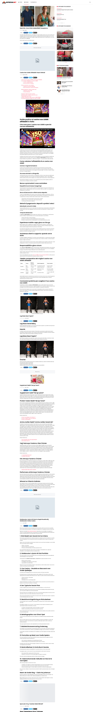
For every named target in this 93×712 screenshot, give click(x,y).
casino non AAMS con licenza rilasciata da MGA (40, 254)
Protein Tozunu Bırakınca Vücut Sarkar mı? (28, 417)
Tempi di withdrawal (27, 91)
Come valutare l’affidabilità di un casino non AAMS (30, 80)
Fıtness (20, 2)
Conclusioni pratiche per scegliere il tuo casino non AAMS (31, 98)
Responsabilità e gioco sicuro (26, 96)
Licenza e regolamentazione (28, 82)
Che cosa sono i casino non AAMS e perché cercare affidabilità (32, 79)
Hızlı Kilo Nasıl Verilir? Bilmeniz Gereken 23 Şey (67, 86)
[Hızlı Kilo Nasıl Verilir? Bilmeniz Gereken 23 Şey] (59, 86)
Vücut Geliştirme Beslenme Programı (64, 77)
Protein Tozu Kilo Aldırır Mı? (26, 419)
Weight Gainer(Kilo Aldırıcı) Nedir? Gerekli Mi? (29, 469)
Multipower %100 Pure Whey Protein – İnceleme (65, 46)
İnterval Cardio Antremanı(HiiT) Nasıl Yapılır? (67, 82)
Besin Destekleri (59, 8)
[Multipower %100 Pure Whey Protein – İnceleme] (65, 44)
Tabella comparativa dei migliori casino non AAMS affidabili (31, 97)
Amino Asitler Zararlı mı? (26, 440)
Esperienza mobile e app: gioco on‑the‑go (28, 93)
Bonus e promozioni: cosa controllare (28, 85)
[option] (65, 45)
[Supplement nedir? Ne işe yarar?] (65, 33)
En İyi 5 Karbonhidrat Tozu (61, 19)
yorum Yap (37, 371)
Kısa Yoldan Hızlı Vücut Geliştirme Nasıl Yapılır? (66, 90)
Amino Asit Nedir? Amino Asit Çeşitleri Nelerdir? (29, 439)
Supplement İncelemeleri (65, 43)
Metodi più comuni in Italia (28, 90)
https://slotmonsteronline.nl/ (32, 531)
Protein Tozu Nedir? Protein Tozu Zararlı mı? (29, 418)
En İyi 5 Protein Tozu (60, 14)
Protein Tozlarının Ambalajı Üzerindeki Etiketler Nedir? (65, 57)
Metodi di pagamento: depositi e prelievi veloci (29, 89)
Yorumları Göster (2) (38, 494)
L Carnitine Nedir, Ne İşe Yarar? (27, 455)
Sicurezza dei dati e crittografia (29, 83)
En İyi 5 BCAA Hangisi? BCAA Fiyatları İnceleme (65, 9)
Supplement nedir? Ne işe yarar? (65, 34)
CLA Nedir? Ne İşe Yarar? (26, 456)
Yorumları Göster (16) (37, 47)
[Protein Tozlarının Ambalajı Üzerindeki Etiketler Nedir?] (65, 56)
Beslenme (26, 2)
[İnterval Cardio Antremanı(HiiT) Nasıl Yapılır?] (59, 82)
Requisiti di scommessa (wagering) (29, 86)
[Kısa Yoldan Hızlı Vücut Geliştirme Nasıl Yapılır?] (59, 91)
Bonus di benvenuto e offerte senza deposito (31, 87)
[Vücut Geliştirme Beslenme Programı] (65, 72)
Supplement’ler (33, 2)
